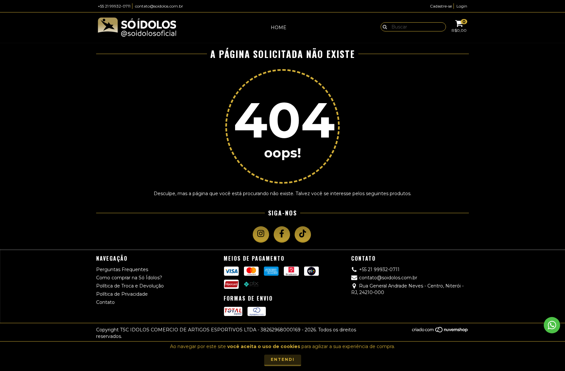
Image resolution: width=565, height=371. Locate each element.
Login (461, 6)
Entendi (283, 359)
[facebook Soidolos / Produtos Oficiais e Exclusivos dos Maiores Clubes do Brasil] (282, 234)
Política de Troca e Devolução (130, 286)
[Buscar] (383, 26)
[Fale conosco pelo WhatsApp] (552, 325)
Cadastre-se (441, 6)
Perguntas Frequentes (122, 269)
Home (278, 27)
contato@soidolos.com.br (159, 6)
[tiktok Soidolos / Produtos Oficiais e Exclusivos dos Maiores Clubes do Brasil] (303, 234)
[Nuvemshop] (440, 331)
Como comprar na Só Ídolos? (129, 278)
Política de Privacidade (122, 294)
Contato (105, 302)
